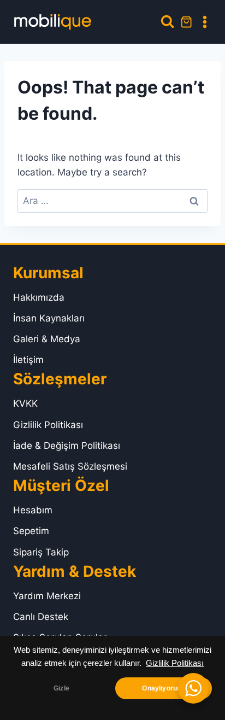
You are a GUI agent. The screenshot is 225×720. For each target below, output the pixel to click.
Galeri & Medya (46, 338)
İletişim (28, 359)
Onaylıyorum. (163, 688)
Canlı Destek (40, 616)
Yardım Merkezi (47, 595)
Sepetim (31, 530)
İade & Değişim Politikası (66, 445)
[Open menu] (205, 22)
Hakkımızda (38, 297)
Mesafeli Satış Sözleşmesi (70, 466)
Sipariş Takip (41, 552)
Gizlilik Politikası (175, 663)
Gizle (61, 688)
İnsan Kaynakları (49, 318)
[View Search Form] (167, 21)
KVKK (25, 403)
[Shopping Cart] (186, 22)
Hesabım (32, 510)
